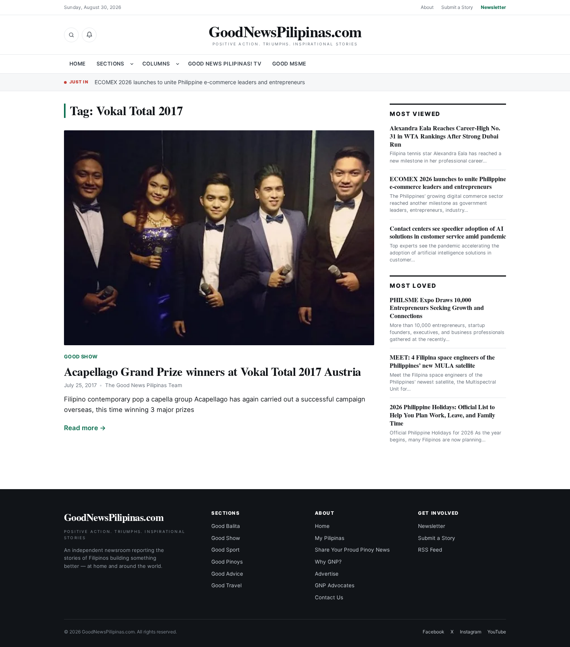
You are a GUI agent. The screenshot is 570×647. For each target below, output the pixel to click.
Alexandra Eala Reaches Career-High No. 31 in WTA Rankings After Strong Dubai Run (445, 136)
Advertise (327, 574)
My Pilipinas (329, 538)
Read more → (85, 428)
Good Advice (227, 574)
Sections (110, 64)
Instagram (470, 632)
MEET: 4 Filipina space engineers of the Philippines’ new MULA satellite (442, 361)
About (427, 7)
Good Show (80, 357)
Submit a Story (457, 7)
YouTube (496, 632)
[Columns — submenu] (178, 64)
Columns (156, 64)
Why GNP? (328, 562)
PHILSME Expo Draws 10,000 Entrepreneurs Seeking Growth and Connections (437, 307)
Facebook (433, 632)
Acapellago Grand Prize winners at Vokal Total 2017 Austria (212, 371)
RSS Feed (430, 550)
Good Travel (226, 585)
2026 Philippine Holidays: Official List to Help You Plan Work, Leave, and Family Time (442, 414)
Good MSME (289, 64)
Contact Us (329, 597)
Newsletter (493, 7)
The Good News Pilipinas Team (143, 385)
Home (77, 64)
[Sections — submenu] (132, 64)
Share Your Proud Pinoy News (352, 550)
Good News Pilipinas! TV (224, 64)
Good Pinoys (227, 562)
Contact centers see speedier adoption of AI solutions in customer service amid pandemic (448, 232)
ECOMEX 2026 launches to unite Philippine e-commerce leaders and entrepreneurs (200, 82)
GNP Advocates (334, 585)
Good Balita (225, 526)
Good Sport (225, 550)
